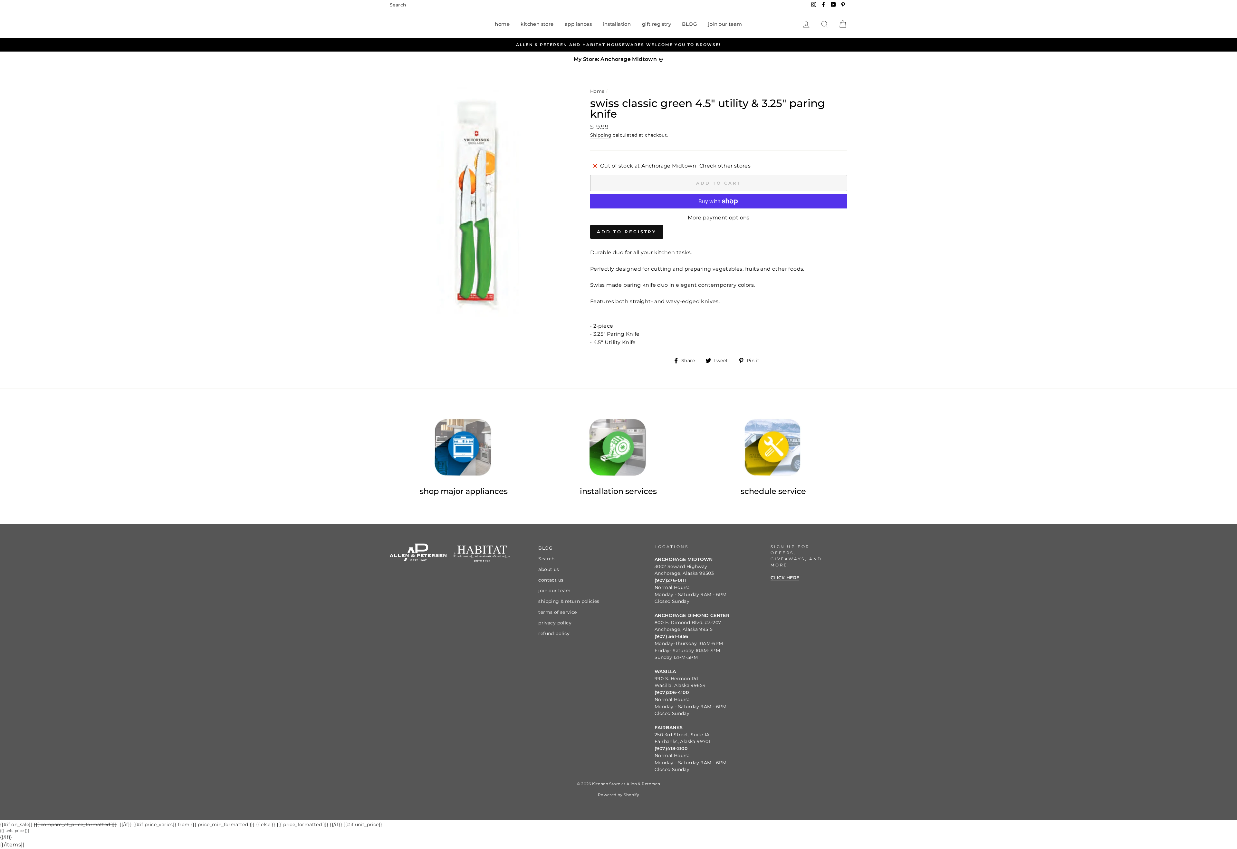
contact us (550, 580)
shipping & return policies (568, 601)
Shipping (600, 135)
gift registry (656, 24)
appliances (578, 24)
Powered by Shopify (618, 794)
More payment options (719, 218)
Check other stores (725, 166)
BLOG (689, 24)
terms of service (557, 612)
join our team (725, 24)
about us (548, 569)
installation (617, 24)
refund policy (554, 633)
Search (398, 4)
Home (597, 91)
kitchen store (537, 24)
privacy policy (554, 622)
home (502, 24)
